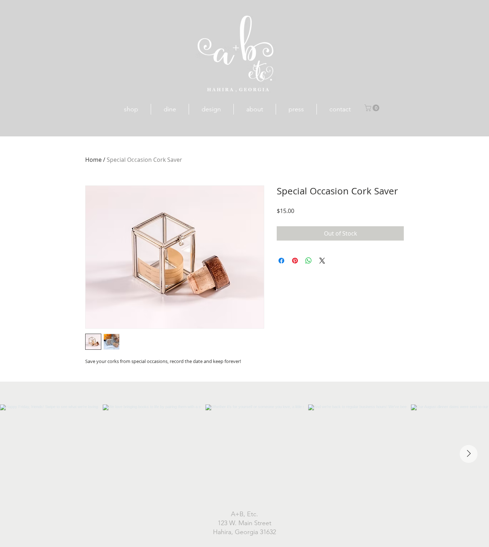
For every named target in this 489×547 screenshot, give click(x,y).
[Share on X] (322, 260)
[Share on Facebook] (281, 260)
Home (93, 160)
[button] (372, 108)
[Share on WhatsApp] (308, 260)
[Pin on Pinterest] (295, 260)
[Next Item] (469, 454)
